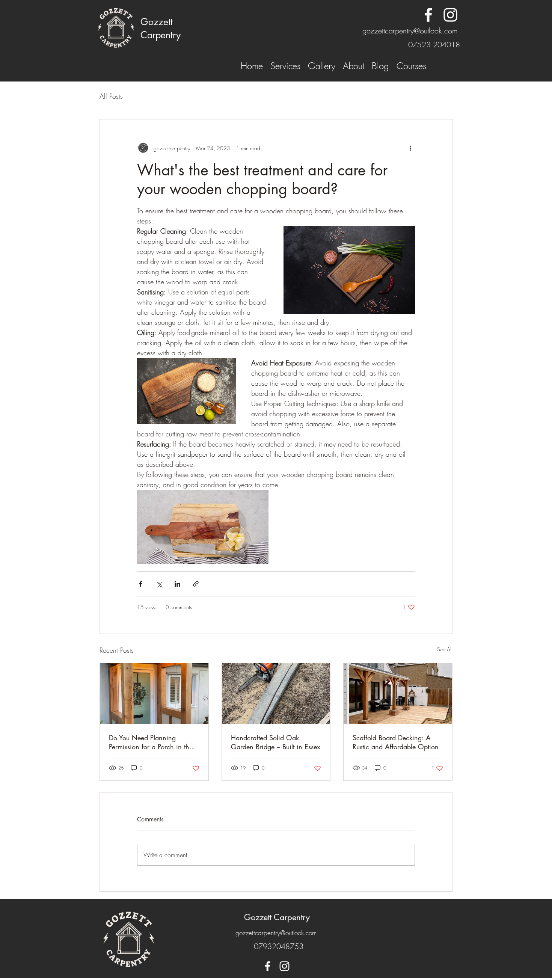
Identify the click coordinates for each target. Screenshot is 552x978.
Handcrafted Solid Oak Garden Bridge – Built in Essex (275, 742)
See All (444, 649)
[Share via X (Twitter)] (159, 583)
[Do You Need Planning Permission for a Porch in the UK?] (154, 693)
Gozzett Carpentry (277, 917)
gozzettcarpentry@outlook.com (410, 31)
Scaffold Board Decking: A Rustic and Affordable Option (396, 742)
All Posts (111, 96)
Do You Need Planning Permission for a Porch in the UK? (151, 742)
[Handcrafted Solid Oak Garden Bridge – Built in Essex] (276, 693)
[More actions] (410, 147)
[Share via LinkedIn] (177, 583)
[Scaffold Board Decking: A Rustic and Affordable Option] (398, 693)
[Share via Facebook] (140, 583)
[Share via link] (195, 583)
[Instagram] (450, 15)
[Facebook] (428, 15)
